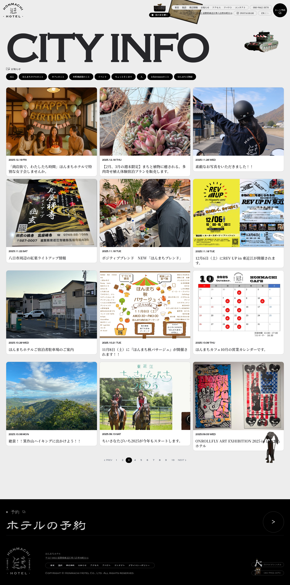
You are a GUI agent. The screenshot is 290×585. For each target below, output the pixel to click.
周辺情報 (193, 7)
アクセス (216, 7)
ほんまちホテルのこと (32, 76)
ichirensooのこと (160, 76)
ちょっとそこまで (123, 76)
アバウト (228, 7)
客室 (177, 7)
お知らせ (205, 7)
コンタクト (240, 7)
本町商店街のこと (81, 76)
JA (267, 13)
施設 (184, 7)
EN (262, 13)
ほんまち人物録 (185, 76)
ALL (12, 76)
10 (172, 460)
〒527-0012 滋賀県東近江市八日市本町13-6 (211, 13)
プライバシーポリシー (139, 565)
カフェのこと (58, 76)
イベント (102, 76)
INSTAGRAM (247, 13)
